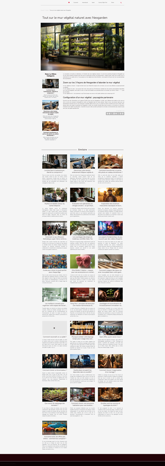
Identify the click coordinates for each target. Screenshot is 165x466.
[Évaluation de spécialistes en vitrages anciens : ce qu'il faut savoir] (82, 194)
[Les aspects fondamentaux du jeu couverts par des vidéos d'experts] (110, 228)
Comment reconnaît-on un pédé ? (54, 337)
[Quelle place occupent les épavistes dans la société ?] (82, 361)
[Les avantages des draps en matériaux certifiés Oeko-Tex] (82, 228)
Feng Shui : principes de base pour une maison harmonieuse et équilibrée (82, 305)
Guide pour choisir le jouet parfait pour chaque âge (54, 271)
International (85, 2)
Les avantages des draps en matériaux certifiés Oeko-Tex (82, 238)
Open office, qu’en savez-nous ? (110, 337)
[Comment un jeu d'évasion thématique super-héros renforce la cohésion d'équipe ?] (54, 228)
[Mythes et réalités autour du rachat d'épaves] (54, 194)
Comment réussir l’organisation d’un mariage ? (110, 371)
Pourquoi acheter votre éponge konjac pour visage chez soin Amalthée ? (82, 339)
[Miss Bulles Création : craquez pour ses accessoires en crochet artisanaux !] (82, 261)
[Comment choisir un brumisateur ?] (54, 361)
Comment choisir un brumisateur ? (55, 370)
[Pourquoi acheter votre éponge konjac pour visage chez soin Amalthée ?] (82, 328)
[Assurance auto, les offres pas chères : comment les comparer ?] (54, 427)
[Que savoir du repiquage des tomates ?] (54, 394)
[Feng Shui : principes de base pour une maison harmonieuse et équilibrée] (82, 294)
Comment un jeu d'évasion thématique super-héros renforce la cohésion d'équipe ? (54, 239)
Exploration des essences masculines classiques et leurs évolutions (110, 206)
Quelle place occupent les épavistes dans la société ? (82, 371)
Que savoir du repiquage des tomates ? (55, 404)
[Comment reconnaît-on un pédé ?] (54, 328)
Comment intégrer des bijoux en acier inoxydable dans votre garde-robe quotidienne (110, 272)
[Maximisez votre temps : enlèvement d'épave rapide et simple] (50, 104)
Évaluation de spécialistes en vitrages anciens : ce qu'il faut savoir (82, 206)
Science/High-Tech (103, 2)
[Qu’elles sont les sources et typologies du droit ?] (110, 394)
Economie (76, 2)
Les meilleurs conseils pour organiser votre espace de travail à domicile (55, 305)
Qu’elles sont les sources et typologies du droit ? (110, 404)
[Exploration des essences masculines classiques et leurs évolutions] (110, 194)
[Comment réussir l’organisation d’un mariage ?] (110, 361)
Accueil (42, 10)
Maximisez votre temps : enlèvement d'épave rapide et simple (51, 112)
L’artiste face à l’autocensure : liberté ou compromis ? (50, 91)
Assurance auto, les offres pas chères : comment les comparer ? (54, 438)
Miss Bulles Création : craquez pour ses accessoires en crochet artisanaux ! (82, 272)
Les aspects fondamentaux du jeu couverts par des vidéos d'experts (110, 238)
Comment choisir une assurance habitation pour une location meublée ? (82, 405)
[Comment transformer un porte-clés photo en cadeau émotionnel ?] (50, 126)
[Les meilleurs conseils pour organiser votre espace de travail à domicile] (54, 294)
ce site (120, 90)
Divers (112, 2)
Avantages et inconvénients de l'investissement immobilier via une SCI (110, 305)
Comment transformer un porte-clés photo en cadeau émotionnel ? (51, 134)
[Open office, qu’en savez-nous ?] (110, 328)
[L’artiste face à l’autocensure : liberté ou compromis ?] (50, 83)
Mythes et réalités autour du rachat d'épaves (55, 205)
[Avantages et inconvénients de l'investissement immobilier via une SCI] (110, 294)
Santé (93, 2)
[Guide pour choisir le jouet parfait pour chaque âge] (54, 261)
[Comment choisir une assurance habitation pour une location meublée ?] (82, 394)
